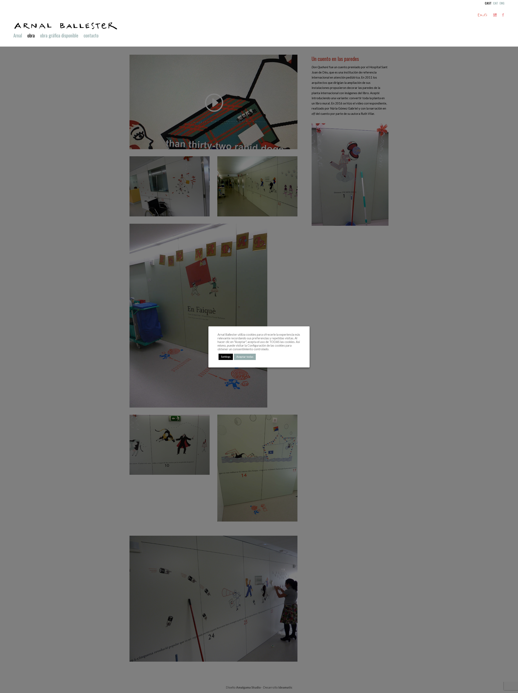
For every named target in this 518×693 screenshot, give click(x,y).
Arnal (17, 36)
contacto (91, 36)
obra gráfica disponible (59, 36)
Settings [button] (225, 356)
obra (31, 36)
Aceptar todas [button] (244, 356)
